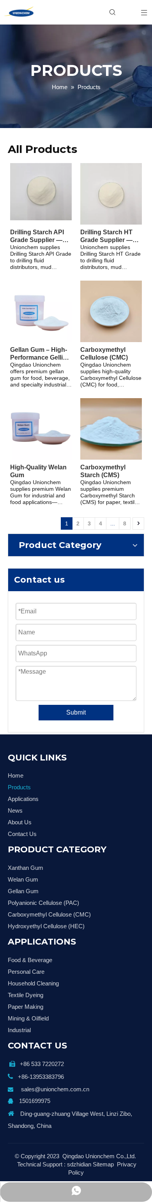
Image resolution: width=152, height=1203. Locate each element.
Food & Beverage (30, 960)
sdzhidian (79, 1164)
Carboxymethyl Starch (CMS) (102, 471)
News (15, 810)
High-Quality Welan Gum (38, 471)
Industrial (19, 1030)
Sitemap (103, 1164)
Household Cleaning (33, 983)
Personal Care (26, 971)
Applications (23, 799)
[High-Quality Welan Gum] (41, 428)
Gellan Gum (23, 891)
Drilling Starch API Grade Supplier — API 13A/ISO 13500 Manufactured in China (37, 236)
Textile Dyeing (25, 995)
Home (15, 775)
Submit (76, 712)
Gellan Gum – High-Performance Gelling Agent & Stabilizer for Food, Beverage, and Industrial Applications (40, 354)
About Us (20, 822)
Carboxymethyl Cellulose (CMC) (104, 353)
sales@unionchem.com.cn (55, 1089)
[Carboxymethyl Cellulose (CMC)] (111, 310)
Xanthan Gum (25, 867)
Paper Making (25, 1006)
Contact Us (22, 834)
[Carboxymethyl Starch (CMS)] (111, 428)
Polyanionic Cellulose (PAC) (43, 902)
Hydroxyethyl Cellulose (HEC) (46, 926)
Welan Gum (23, 879)
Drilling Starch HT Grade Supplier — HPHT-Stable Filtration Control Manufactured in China (106, 236)
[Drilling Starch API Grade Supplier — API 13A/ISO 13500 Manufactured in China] (41, 191)
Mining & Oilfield (28, 1018)
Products (19, 787)
